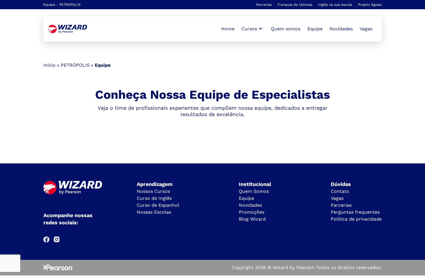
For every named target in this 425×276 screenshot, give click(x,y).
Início (49, 65)
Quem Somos (254, 191)
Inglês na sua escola (335, 5)
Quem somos (285, 28)
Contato (340, 191)
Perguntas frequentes (355, 212)
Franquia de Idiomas (295, 5)
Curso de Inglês (154, 198)
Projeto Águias (370, 5)
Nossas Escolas (154, 212)
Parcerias (264, 5)
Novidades (341, 28)
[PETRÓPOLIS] (67, 29)
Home (227, 28)
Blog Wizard (252, 219)
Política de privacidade (356, 219)
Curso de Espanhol (158, 205)
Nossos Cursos (153, 191)
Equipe (315, 28)
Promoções (251, 212)
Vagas (366, 28)
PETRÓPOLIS (75, 65)
